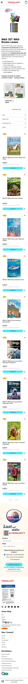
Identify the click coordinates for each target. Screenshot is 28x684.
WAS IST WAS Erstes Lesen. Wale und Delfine (13, 239)
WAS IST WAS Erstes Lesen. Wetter (13, 198)
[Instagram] (2, 607)
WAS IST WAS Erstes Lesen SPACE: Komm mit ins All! (12, 402)
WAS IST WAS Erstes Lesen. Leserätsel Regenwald (14, 443)
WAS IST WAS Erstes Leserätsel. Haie (13, 279)
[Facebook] (12, 607)
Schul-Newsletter (15, 559)
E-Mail (4, 543)
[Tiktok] (5, 607)
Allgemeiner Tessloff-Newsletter (15, 554)
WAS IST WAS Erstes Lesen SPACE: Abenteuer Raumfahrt (12, 361)
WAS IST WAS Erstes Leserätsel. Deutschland (12, 321)
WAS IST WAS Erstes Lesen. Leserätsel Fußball (14, 484)
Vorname (5, 538)
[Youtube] (18, 607)
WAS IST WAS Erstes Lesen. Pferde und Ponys (14, 158)
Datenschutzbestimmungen (14, 571)
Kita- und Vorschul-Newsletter (15, 557)
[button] (24, 168)
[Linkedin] (9, 607)
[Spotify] (15, 607)
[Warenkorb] (26, 2)
